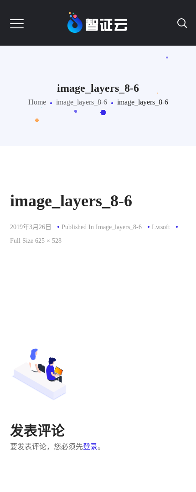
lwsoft (161, 227)
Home (37, 102)
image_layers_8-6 (81, 102)
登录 (90, 446)
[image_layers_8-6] (98, 259)
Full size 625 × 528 (36, 240)
